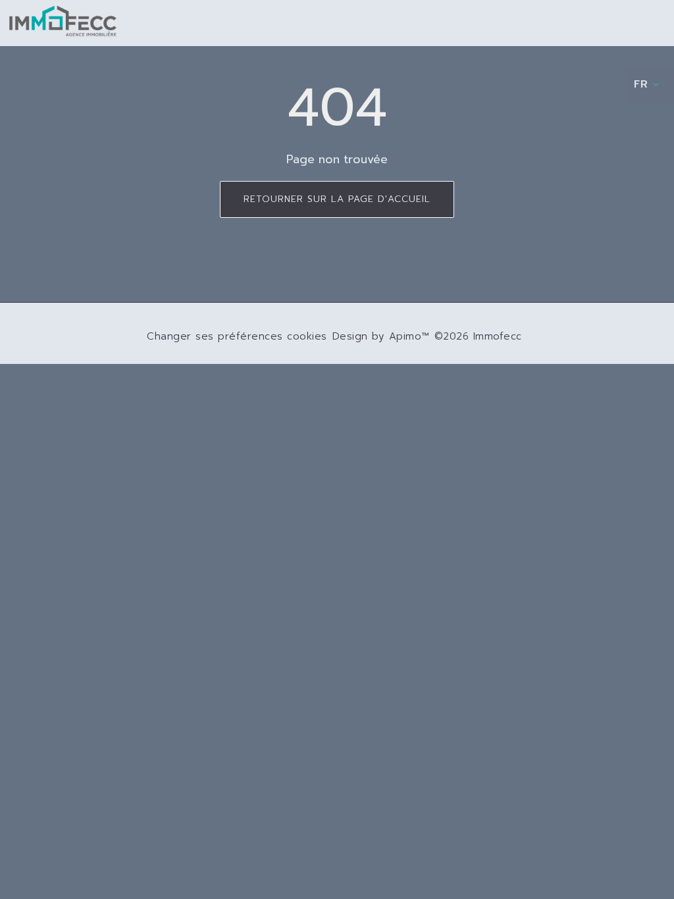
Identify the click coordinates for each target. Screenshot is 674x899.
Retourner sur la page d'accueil (337, 199)
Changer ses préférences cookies (237, 336)
